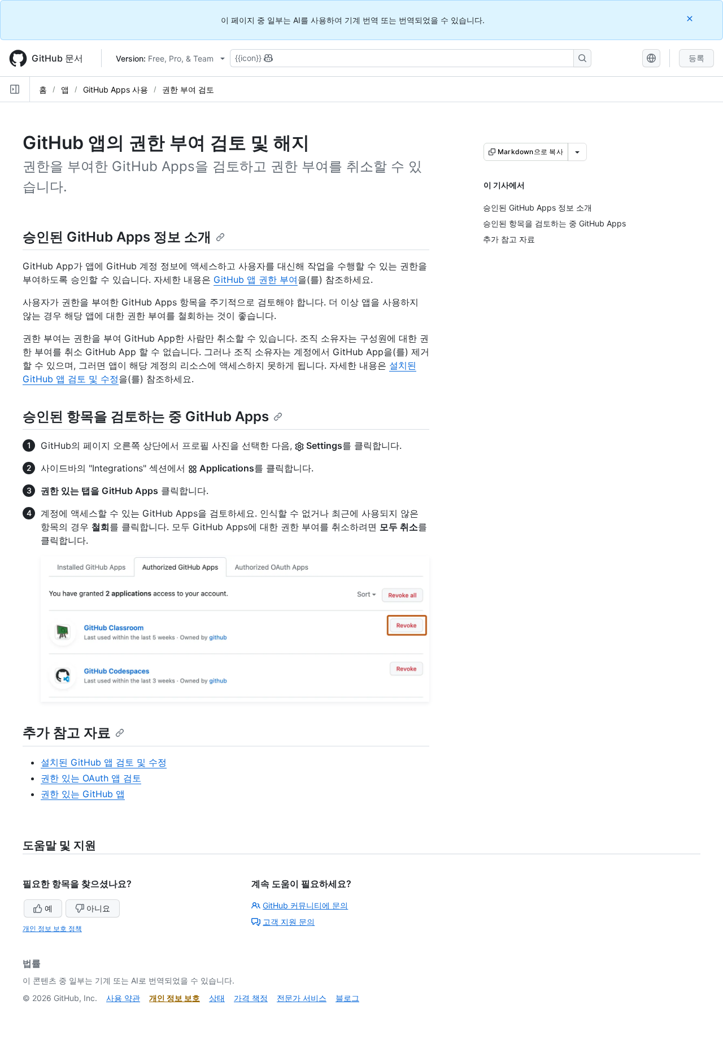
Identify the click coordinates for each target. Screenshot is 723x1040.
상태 (217, 998)
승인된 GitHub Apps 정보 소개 (117, 237)
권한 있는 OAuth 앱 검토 (91, 778)
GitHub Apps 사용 (115, 89)
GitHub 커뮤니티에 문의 (305, 905)
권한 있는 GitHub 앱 (83, 793)
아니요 (98, 908)
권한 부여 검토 (188, 89)
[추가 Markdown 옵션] (577, 152)
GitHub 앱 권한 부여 (256, 279)
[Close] (691, 18)
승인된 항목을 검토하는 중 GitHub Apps (146, 416)
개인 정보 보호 (174, 998)
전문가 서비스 (301, 998)
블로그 (347, 998)
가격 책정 (251, 998)
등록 (696, 58)
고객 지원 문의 (289, 922)
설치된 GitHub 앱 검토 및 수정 (104, 762)
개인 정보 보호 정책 (52, 928)
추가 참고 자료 (67, 732)
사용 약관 (123, 998)
